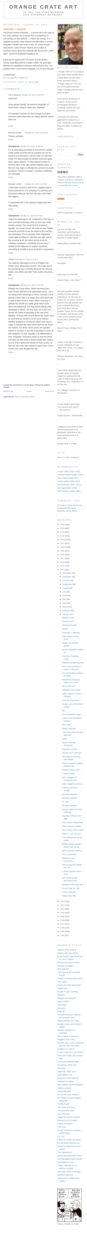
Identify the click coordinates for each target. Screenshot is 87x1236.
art (58, 505)
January (66, 614)
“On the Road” (63, 1104)
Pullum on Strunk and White (69, 1140)
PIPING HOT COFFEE (71, 753)
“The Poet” (61, 1127)
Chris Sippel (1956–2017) (68, 478)
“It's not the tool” (69, 686)
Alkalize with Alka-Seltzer (68, 953)
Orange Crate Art (43, 7)
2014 (62, 570)
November (67, 577)
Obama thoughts (64, 1091)
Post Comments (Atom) (25, 397)
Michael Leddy (14, 133)
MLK (64, 711)
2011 (62, 909)
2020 (62, 547)
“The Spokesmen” (64, 1152)
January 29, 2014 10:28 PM (36, 133)
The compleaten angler (71, 714)
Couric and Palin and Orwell (69, 985)
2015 (62, 566)
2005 (62, 931)
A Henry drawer (68, 774)
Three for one (67, 621)
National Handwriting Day (72, 663)
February (66, 611)
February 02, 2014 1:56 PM (31, 285)
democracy (77, 505)
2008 (62, 920)
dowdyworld (62, 508)
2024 (62, 532)
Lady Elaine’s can (64, 1075)
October (66, 580)
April (64, 603)
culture (69, 505)
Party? (64, 739)
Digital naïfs (62, 988)
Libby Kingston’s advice (72, 784)
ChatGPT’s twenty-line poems (70, 978)
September (67, 584)
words (74, 511)
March (65, 607)
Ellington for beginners (66, 998)
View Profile (65, 136)
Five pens (61, 1008)
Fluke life (61, 1011)
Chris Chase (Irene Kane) (73, 830)
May (64, 599)
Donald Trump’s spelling (67, 992)
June (64, 595)
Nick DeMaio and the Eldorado (70, 1085)
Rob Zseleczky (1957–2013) (69, 485)
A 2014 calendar (69, 892)
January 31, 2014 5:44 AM (31, 216)
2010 (62, 913)
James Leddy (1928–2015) (68, 481)
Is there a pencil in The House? (70, 1052)
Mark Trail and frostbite (71, 826)
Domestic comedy (69, 749)
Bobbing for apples (65, 966)
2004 (62, 935)
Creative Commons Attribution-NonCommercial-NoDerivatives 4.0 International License (70, 183)
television (61, 511)
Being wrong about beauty (68, 962)
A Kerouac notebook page (68, 1062)
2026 (62, 525)
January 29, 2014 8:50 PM (32, 95)
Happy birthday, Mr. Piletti (68, 1021)
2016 (62, 562)
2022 (62, 540)
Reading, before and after (73, 884)
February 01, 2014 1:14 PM (26, 259)
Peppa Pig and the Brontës (68, 1117)
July (64, 592)
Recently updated (69, 794)
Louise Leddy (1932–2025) (68, 471)
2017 (62, 558)
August (65, 588)
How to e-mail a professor (68, 457)
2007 (62, 924)
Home (29, 391)
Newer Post (8, 391)
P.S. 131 (60, 1136)
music (73, 508)
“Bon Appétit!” (63, 969)
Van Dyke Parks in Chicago (68, 1172)
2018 (62, 555)
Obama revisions (64, 1088)
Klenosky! (61, 1068)
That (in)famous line (65, 1162)
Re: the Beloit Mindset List (68, 1143)
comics (63, 505)
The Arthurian (14, 95)
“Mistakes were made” (71, 690)
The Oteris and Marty (66, 1107)
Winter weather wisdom (72, 851)
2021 (62, 543)
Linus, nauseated (69, 854)
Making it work (68, 618)
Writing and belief (69, 625)
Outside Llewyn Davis (71, 770)
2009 (62, 916)
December (67, 573)
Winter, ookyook (69, 728)
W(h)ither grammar (65, 1175)
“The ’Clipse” (62, 982)
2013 (62, 901)
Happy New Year (69, 896)
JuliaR (11, 259)
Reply (10, 126)
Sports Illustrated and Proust (69, 1156)
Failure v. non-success (71, 834)
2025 (62, 528)
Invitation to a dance (65, 1049)
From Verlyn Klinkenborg (72, 822)
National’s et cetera (65, 1081)
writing (68, 511)
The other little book (65, 1111)
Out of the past (63, 1114)
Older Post (49, 391)
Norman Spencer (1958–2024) (70, 475)
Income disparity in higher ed (15, 78)
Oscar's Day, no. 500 (71, 888)
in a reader (77, 213)
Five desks (61, 1005)
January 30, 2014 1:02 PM (36, 184)
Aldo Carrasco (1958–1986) (69, 491)
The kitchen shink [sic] (66, 1065)
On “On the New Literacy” (68, 1095)
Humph (65, 629)
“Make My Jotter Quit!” (66, 1072)
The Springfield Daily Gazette (69, 1159)
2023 (62, 536)
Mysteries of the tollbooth (68, 1078)
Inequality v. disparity (14, 29)
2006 (62, 928)
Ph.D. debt (66, 725)
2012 (62, 905)
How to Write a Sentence (67, 1036)
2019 (62, 551)
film (69, 508)
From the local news (70, 700)
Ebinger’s (61, 995)
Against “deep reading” (67, 950)
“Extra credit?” (63, 1001)
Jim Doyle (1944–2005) (67, 488)
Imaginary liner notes (66, 1039)
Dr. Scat (65, 802)
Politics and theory (65, 1124)
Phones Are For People (67, 1120)
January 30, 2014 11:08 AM (31, 146)
